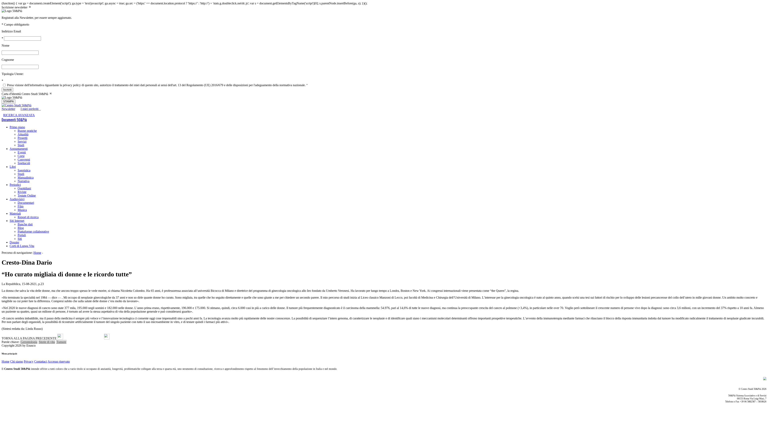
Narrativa (23, 181)
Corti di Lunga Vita (22, 246)
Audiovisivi (17, 199)
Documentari (26, 202)
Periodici (15, 184)
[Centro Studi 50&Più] (16, 105)
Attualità (23, 134)
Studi (21, 145)
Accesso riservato (59, 361)
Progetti (22, 138)
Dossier (14, 242)
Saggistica (24, 170)
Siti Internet (17, 220)
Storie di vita (47, 342)
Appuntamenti (19, 148)
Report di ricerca (28, 217)
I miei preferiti (31, 109)
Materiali (15, 213)
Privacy (28, 361)
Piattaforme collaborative (33, 231)
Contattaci (40, 361)
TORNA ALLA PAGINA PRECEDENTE (29, 338)
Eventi (22, 152)
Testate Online (27, 195)
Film (20, 206)
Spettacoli (24, 163)
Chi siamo (16, 361)
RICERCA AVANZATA (19, 115)
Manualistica (26, 177)
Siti (20, 238)
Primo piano (17, 127)
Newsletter (8, 109)
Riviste (22, 192)
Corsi (21, 156)
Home (37, 252)
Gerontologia (29, 342)
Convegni (24, 159)
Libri (13, 166)
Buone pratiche (27, 130)
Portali (22, 235)
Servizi (22, 141)
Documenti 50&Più (14, 119)
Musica (22, 210)
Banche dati (25, 224)
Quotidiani (24, 188)
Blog (21, 228)
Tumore (61, 342)
